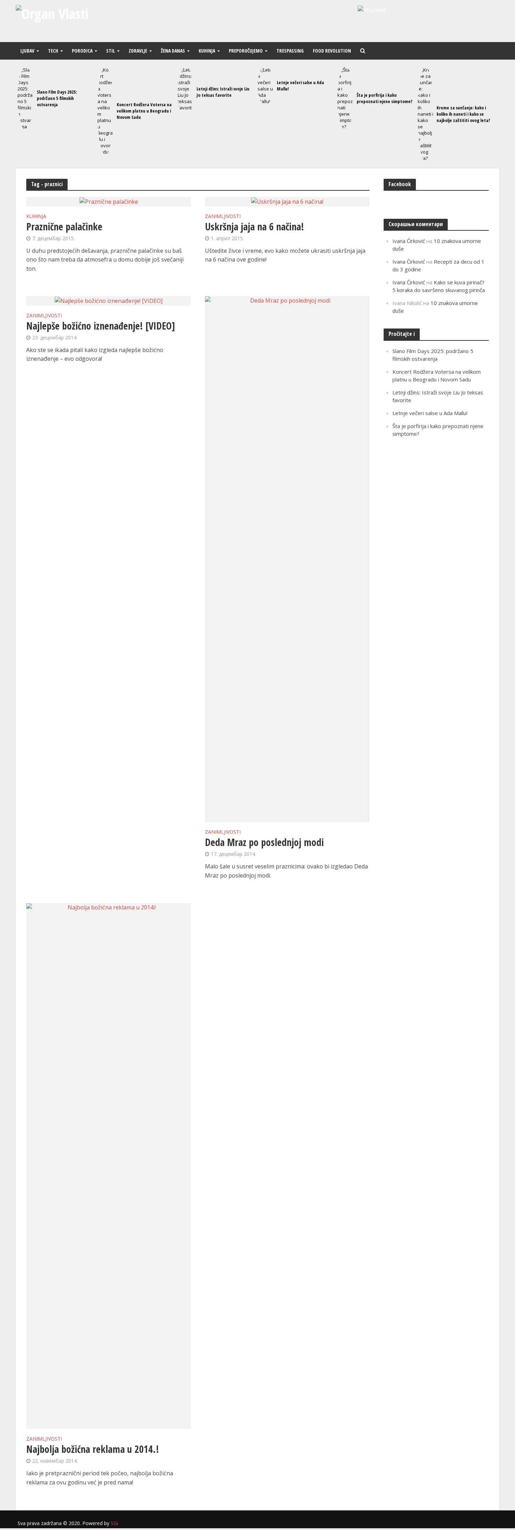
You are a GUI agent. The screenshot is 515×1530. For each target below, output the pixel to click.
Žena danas (173, 50)
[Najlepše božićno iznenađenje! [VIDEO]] (109, 300)
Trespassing (290, 50)
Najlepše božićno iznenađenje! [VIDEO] (100, 325)
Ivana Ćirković (408, 240)
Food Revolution (332, 50)
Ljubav (27, 50)
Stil (110, 50)
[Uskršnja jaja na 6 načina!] (287, 201)
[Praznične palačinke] (109, 201)
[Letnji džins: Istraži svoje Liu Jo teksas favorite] (185, 92)
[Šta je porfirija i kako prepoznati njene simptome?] (345, 98)
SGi (114, 1523)
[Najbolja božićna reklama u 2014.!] (108, 1165)
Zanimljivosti (223, 216)
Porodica (82, 50)
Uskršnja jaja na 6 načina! (254, 226)
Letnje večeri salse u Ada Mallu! (300, 85)
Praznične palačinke (64, 226)
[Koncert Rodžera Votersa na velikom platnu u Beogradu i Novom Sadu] (105, 111)
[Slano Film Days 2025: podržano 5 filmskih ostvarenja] (25, 98)
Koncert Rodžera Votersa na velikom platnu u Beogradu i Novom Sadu (144, 110)
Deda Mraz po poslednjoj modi (264, 842)
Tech (53, 50)
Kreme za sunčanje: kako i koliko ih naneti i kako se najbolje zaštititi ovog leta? (463, 113)
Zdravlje (138, 50)
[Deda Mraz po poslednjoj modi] (287, 558)
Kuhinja (207, 50)
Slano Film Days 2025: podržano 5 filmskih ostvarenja (57, 98)
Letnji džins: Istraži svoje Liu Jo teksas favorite (223, 92)
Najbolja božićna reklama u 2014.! (92, 1449)
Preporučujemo (246, 50)
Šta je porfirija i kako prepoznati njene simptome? (384, 98)
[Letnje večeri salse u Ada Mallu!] (265, 85)
